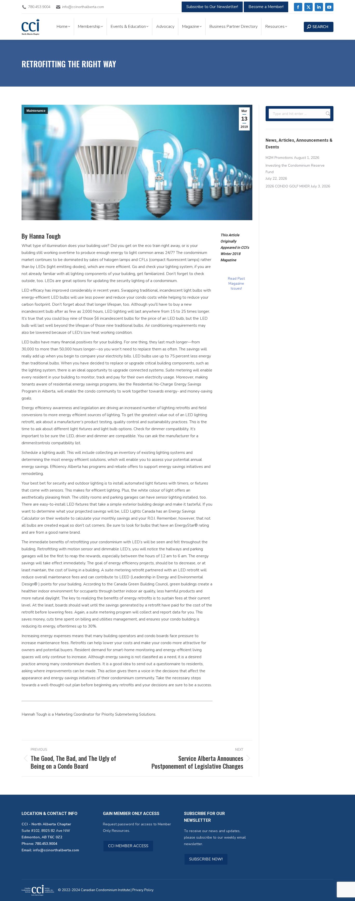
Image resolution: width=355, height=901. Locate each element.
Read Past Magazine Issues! (236, 283)
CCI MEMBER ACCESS (128, 845)
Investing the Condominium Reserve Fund (295, 168)
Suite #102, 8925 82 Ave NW (46, 830)
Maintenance (36, 111)
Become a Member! (266, 6)
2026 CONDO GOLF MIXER (288, 186)
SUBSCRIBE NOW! (206, 859)
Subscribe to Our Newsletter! (212, 6)
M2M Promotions (279, 157)
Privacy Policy (143, 890)
